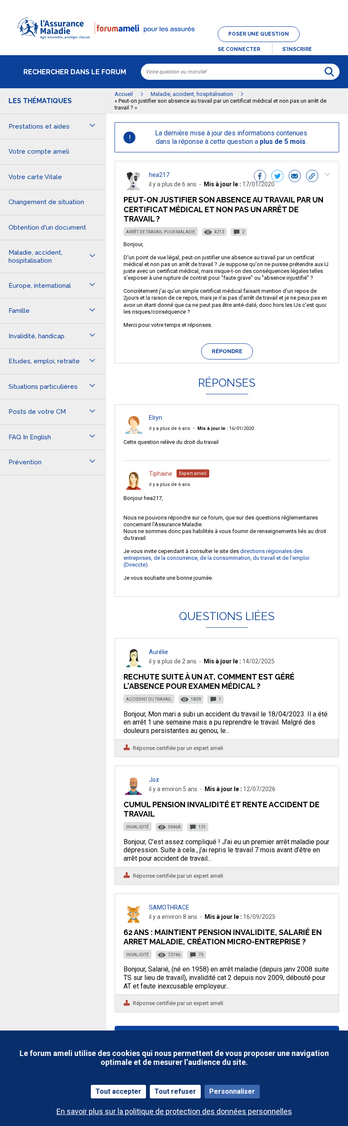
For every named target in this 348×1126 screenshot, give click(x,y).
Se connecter (239, 49)
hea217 (159, 174)
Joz (154, 779)
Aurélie (158, 652)
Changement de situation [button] (46, 202)
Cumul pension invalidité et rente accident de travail (221, 809)
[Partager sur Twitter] (277, 177)
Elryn (155, 417)
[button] (174, 44)
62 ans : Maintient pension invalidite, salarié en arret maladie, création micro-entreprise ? (222, 937)
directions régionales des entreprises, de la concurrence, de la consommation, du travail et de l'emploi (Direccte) (216, 558)
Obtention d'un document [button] (47, 227)
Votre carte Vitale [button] (35, 177)
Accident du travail (149, 699)
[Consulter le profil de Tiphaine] (133, 487)
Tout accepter (118, 1091)
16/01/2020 (225, 428)
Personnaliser (232, 1091)
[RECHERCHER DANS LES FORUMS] (329, 72)
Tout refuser (175, 1091)
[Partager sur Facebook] (260, 177)
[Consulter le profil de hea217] (133, 188)
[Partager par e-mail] (295, 177)
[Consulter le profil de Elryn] (133, 431)
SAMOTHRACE (169, 907)
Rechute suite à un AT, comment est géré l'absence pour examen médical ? (209, 681)
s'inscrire (297, 49)
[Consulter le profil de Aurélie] (133, 665)
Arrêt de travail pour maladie (160, 232)
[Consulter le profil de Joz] (133, 793)
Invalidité (137, 827)
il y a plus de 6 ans (169, 428)
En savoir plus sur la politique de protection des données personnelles (174, 1111)
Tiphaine (160, 473)
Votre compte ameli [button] (38, 151)
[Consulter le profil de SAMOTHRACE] (133, 920)
